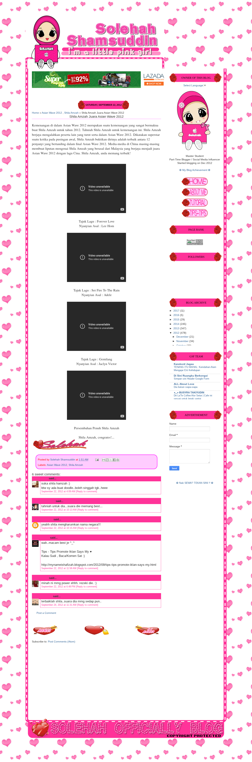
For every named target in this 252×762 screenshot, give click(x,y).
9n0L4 (44, 577)
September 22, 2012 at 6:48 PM (58, 586)
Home (35, 112)
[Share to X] (111, 460)
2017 (176, 310)
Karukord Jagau (184, 364)
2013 (176, 328)
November (182, 341)
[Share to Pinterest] (118, 460)
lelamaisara (47, 501)
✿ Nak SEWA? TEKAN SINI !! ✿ (194, 483)
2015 (176, 319)
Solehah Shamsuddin (63, 459)
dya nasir (46, 596)
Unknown (46, 519)
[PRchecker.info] (195, 244)
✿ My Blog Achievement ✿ (194, 170)
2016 (176, 315)
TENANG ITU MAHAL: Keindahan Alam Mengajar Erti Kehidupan (195, 369)
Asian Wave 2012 (52, 112)
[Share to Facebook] (114, 460)
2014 (176, 324)
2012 (176, 332)
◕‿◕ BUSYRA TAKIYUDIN (189, 392)
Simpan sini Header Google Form (191, 378)
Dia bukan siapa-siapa (185, 387)
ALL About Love (184, 384)
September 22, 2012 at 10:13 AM (59, 509)
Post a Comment (46, 613)
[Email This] (104, 460)
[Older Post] (147, 634)
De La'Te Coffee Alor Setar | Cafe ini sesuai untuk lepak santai (193, 397)
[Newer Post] (46, 634)
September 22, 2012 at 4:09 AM (58, 491)
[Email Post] (96, 459)
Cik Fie (44, 537)
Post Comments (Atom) (61, 641)
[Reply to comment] (86, 491)
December (182, 336)
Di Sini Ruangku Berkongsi (191, 375)
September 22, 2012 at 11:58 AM (59, 568)
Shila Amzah (71, 112)
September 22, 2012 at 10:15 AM (59, 528)
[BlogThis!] (107, 460)
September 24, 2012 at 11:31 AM (59, 604)
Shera (44, 478)
